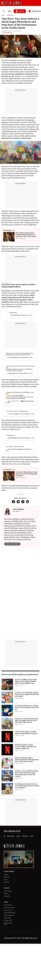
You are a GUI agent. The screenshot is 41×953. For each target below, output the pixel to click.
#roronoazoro (21, 369)
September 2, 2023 (27, 315)
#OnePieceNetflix (18, 395)
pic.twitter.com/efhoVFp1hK (17, 398)
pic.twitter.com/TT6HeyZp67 (14, 370)
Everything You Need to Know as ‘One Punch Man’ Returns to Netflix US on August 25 (27, 795)
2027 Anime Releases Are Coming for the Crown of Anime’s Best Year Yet (27, 716)
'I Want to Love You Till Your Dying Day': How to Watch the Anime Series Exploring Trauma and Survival (26, 783)
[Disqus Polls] (20, 572)
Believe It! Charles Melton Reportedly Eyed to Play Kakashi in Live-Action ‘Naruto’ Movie (27, 769)
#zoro (8, 398)
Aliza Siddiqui (7, 32)
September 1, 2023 (27, 373)
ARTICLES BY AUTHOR (12, 544)
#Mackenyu (29, 369)
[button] (40, 56)
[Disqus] (20, 623)
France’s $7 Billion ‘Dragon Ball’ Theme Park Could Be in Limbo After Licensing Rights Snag (26, 690)
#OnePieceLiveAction (12, 397)
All (9, 11)
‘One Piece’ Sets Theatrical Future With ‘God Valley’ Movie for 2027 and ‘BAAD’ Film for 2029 (26, 730)
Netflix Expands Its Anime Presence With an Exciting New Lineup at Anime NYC (25, 756)
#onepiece (14, 369)
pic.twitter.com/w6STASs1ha (22, 355)
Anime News (10, 15)
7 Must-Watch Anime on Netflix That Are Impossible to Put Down (26, 742)
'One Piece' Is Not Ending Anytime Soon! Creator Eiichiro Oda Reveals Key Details (27, 703)
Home (3, 15)
